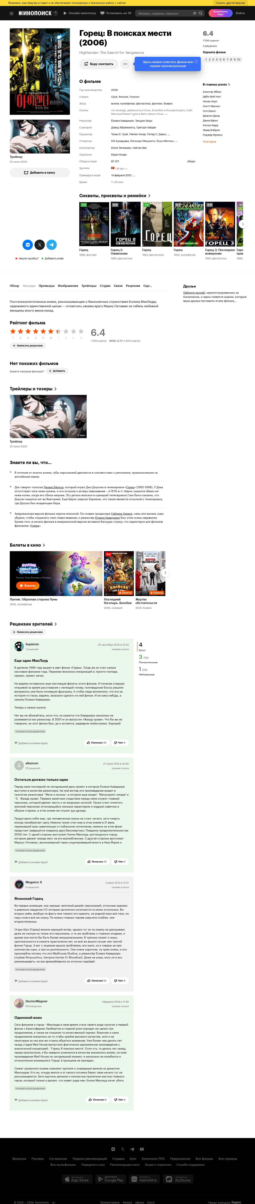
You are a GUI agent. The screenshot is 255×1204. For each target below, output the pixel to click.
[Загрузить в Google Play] (110, 1179)
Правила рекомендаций (90, 1158)
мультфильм (127, 103)
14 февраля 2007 (121, 175)
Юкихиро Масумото (142, 141)
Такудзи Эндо (143, 120)
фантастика (143, 103)
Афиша (139, 1202)
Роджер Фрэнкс (213, 134)
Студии (105, 286)
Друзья (189, 286)
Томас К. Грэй (119, 134)
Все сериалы (228, 1158)
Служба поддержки (191, 1164)
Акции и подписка (158, 1164)
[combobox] (163, 13)
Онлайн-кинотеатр (82, 13)
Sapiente (32, 644)
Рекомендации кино (124, 1164)
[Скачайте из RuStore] (178, 1179)
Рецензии (133, 286)
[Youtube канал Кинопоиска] (141, 1149)
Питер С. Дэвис (156, 134)
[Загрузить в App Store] (77, 1179)
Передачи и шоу (93, 1164)
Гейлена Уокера (121, 513)
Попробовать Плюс (220, 13)
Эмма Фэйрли (211, 130)
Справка (118, 1158)
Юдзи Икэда (119, 154)
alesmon (32, 763)
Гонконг (134, 96)
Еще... (147, 286)
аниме (115, 103)
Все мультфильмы (63, 1164)
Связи (118, 286)
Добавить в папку (42, 172)
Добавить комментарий (33, 743)
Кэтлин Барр (210, 125)
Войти (240, 13)
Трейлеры (88, 286)
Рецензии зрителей (31, 624)
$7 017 (115, 161)
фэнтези (157, 103)
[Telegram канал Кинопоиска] (132, 1149)
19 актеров (209, 141)
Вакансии (19, 1158)
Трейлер (16, 157)
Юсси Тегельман (121, 147)
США (114, 96)
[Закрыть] (196, 61)
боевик (168, 103)
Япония (123, 96)
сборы (191, 161)
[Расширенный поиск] (195, 13)
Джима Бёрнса (54, 487)
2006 (114, 89)
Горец (130, 487)
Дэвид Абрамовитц (123, 127)
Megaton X (34, 882)
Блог (133, 1158)
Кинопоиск (42, 1202)
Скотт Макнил (211, 106)
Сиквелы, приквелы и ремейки (112, 195)
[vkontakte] (28, 245)
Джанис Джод (211, 115)
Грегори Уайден (146, 127)
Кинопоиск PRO (153, 1158)
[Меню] (11, 13)
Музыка (127, 1202)
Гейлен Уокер (137, 134)
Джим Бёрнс (210, 120)
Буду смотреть (101, 64)
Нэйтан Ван (140, 147)
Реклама (37, 1158)
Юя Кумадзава (120, 141)
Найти (201, 13)
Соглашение (58, 1158)
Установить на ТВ (118, 13)
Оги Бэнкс (209, 110)
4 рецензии (210, 45)
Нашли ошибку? (29, 258)
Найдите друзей (194, 292)
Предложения (180, 1158)
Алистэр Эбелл (212, 91)
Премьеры (47, 286)
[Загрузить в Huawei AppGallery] (144, 1179)
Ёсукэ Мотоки (165, 141)
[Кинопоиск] (35, 13)
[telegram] (51, 245)
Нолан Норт (210, 101)
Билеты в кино (25, 545)
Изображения (68, 286)
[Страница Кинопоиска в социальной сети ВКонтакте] (113, 1149)
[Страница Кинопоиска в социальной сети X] (122, 1149)
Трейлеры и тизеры (31, 388)
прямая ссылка (120, 649)
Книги (151, 1202)
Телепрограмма (110, 1202)
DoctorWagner (36, 1001)
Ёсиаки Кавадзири (122, 120)
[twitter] (39, 245)
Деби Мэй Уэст (212, 96)
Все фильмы (204, 1158)
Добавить (59, 370)
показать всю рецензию (30, 731)
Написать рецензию (30, 344)
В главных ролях (215, 84)
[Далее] (243, 224)
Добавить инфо (54, 258)
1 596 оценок (211, 40)
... (169, 134)
